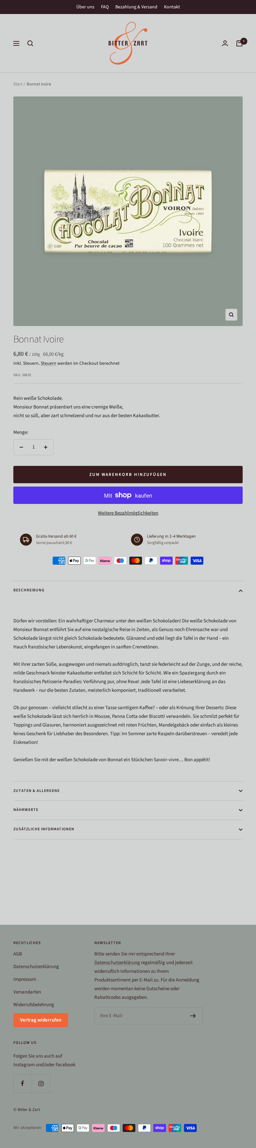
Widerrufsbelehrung (33, 1004)
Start (17, 84)
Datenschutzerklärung (36, 966)
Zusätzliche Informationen (43, 829)
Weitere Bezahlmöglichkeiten (128, 513)
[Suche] (30, 43)
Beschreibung (29, 590)
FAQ (105, 7)
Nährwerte (25, 810)
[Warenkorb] (239, 43)
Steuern (48, 363)
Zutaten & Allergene (36, 791)
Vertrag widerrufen (40, 1020)
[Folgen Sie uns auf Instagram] (41, 1083)
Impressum (24, 979)
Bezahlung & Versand (136, 7)
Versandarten (27, 991)
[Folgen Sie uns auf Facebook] (22, 1083)
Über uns (85, 7)
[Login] (225, 43)
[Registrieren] (193, 1016)
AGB (17, 953)
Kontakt (172, 7)
